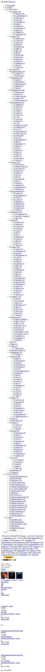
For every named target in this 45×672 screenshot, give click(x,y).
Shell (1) (18, 429)
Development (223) (17, 102)
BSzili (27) (15, 493)
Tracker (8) (19, 67)
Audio (17, 540)
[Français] (11, 2)
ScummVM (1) (20, 278)
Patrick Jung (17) (17, 513)
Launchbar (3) (20, 22)
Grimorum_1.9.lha (7, 606)
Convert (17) (19, 226)
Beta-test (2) (19, 348)
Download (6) (20, 361)
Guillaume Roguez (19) (19, 505)
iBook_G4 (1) (20, 321)
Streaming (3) (19, 385)
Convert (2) (19, 40)
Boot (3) (18, 435)
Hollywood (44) (20, 96)
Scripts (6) (18, 61)
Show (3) (18, 241)
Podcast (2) (19, 57)
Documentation (33, 544)
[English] (4, 2)
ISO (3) (13, 342)
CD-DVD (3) (19, 164)
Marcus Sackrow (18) (18, 509)
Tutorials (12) (19, 208)
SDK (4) (18, 154)
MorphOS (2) (19, 204)
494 (4, 659)
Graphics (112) (16, 297)
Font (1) (18, 466)
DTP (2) (18, 404)
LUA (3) (18, 137)
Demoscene (21, 542)
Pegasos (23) (19, 206)
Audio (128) (15, 36)
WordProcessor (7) (21, 416)
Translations (23, 555)
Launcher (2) (19, 263)
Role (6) (18, 274)
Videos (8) (14, 472)
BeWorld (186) (16, 478)
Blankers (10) (19, 14)
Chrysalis (28, 540)
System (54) (15, 431)
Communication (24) (18, 71)
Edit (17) (18, 464)
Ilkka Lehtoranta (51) (18, 484)
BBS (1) (18, 358)
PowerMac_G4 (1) (21, 334)
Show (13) (18, 412)
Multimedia (21, 550)
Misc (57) (14, 346)
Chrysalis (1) (15, 69)
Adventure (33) (20, 251)
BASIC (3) (19, 115)
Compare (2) (19, 460)
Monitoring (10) (20, 445)
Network (33, 550)
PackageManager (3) (22, 371)
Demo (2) (18, 259)
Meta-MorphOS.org (17, 522)
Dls (2, 586)
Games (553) (15, 247)
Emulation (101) (16, 212)
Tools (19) (18, 245)
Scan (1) (18, 377)
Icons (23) (18, 20)
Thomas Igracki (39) (18, 491)
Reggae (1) (19, 150)
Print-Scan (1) (20, 410)
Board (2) (18, 253)
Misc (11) (18, 468)
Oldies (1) (14, 418)
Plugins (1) (19, 447)
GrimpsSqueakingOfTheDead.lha (12, 631)
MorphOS (8, 538)
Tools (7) (18, 65)
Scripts (34, 553)
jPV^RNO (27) (16, 495)
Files (15, 546)
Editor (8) (18, 45)
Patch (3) (18, 268)
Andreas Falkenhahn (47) (19, 487)
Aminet (13, 530)
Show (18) (18, 309)
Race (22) (18, 272)
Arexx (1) (18, 425)
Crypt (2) (18, 230)
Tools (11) (18, 160)
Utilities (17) (19, 32)
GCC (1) (18, 129)
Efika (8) (18, 197)
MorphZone (15, 526)
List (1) (17, 235)
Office (3, 553)
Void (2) (18, 88)
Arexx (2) (18, 109)
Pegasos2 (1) (19, 330)
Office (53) (15, 398)
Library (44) (19, 135)
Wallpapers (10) (20, 34)
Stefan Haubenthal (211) (19, 476)
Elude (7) (18, 80)
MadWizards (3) (20, 84)
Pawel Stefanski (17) (18, 511)
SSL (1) (18, 383)
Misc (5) (18, 142)
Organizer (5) (19, 408)
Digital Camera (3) (21, 166)
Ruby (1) (18, 152)
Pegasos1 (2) (19, 328)
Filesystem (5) (20, 367)
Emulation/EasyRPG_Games (10, 614)
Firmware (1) (19, 441)
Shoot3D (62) (20, 282)
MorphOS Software (17, 528)
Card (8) (18, 257)
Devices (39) (15, 162)
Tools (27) (18, 313)
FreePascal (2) (20, 127)
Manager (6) (19, 237)
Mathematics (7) (20, 305)
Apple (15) (19, 193)
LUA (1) (18, 427)
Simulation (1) (20, 284)
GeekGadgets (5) (21, 131)
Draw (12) (18, 303)
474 (4, 635)
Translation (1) (20, 454)
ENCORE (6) (20, 82)
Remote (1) (19, 373)
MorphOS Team (16, 520)
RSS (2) (18, 375)
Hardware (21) (16, 317)
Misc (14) (18, 218)
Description (4, 582)
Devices (20, 544)
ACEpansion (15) (21, 214)
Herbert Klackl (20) (17, 503)
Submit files (11, 5)
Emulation (4, 546)
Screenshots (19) (16, 420)
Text (12, 555)
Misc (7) (18, 307)
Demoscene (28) (16, 78)
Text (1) (18, 243)
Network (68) (15, 356)
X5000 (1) (18, 210)
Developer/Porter (6, 587)
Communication (6, 542)
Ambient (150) (16, 11)
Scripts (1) (18, 354)
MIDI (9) (18, 49)
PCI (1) (17, 181)
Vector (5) (18, 315)
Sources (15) (19, 158)
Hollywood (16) (20, 133)
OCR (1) (18, 406)
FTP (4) (18, 369)
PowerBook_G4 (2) (22, 332)
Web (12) (18, 394)
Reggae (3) (19, 449)
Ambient (6, 540)
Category (4, 589)
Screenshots (23, 553)
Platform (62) (19, 270)
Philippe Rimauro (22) (18, 501)
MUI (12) (18, 146)
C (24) (17, 117)
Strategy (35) (19, 288)
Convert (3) (19, 462)
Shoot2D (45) (20, 280)
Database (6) (19, 402)
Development (7, 544)
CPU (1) (18, 439)
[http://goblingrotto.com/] (2, 625)
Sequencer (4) (20, 63)
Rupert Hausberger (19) (19, 507)
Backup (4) (19, 224)
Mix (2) (18, 53)
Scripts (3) (14, 423)
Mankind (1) (19, 86)
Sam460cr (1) (19, 336)
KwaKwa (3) (19, 76)
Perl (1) (17, 148)
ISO (16, 548)
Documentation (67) (18, 191)
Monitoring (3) (20, 144)
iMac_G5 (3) (19, 323)
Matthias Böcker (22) (18, 499)
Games (24, 546)
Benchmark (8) (20, 433)
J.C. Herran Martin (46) (19, 489)
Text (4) (18, 292)
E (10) (17, 123)
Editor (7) (18, 261)
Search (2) (18, 239)
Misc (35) (18, 266)
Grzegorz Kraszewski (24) (20, 497)
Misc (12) (18, 51)
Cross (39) (18, 119)
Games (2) (18, 199)
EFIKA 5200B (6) (21, 319)
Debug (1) (18, 121)
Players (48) (19, 55)
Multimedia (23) (16, 352)
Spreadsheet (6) (20, 414)
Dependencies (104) (18, 90)
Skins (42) (18, 30)
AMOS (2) (19, 107)
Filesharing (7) (20, 365)
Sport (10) (18, 286)
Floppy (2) (18, 173)
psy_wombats (5, 661)
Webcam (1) (19, 189)
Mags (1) (14, 344)
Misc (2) (18, 443)
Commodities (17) (21, 16)
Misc (31, 548)
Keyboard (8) (19, 179)
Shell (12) (18, 451)
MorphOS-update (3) (18, 350)
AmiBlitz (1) (19, 104)
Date (2, 593)
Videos (34, 555)
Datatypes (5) (19, 92)
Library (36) (19, 98)
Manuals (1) (19, 202)
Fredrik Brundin (6, 636)
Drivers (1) (19, 42)
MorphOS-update (7, 550)
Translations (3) (16, 470)
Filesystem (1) (20, 168)
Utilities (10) (19, 456)
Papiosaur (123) (16, 480)
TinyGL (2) (19, 311)
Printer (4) (18, 183)
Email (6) (18, 363)
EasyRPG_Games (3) (22, 216)
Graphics (36, 546)
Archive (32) (19, 222)
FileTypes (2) (19, 18)
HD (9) (17, 177)
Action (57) (19, 249)
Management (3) (20, 140)
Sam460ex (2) (20, 338)
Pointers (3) (19, 26)
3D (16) (18, 299)
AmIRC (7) (19, 73)
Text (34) (14, 458)
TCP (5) (18, 387)
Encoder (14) (19, 47)
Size (2, 584)
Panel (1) (18, 24)
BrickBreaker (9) (21, 255)
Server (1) (18, 381)
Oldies (13, 553)
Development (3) (21, 195)
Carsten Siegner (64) (18, 482)
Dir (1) (17, 233)
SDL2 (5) (18, 156)
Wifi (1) (18, 396)
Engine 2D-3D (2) (21, 125)
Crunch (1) (19, 228)
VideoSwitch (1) (20, 187)
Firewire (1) (19, 171)
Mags (24, 548)
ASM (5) (18, 111)
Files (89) (14, 220)
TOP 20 (9, 7)
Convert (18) (19, 301)
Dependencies (34, 542)
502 (4, 610)
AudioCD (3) (19, 38)
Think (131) (19, 294)
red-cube (4, 612)
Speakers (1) (19, 185)
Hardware (6, 548)
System (3, 555)
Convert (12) (19, 400)
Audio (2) (18, 113)
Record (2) (19, 59)
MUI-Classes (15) (21, 100)
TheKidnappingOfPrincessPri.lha (12, 655)
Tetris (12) (18, 290)
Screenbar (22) (20, 28)
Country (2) (19, 437)
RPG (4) (18, 276)
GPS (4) (18, 175)
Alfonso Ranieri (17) (18, 515)
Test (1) (18, 389)
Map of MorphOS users (19, 524)
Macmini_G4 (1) (21, 325)
